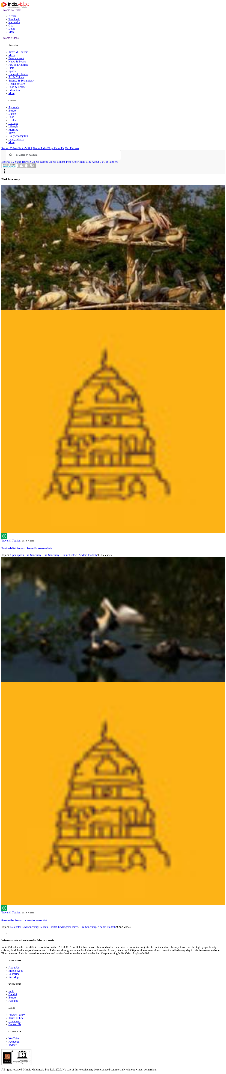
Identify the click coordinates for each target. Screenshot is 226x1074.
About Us (58, 148)
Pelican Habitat (48, 926)
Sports (12, 71)
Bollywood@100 (18, 135)
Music (11, 55)
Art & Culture (16, 77)
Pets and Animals (18, 64)
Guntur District (69, 554)
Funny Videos (16, 139)
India (11, 991)
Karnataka (14, 22)
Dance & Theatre (18, 74)
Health (12, 120)
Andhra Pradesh (88, 554)
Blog (50, 148)
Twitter (12, 1044)
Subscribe (13, 973)
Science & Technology (21, 80)
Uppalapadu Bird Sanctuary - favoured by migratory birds (26, 548)
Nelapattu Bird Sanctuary (24, 926)
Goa (10, 25)
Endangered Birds (68, 926)
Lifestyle (13, 126)
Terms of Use (15, 1017)
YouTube (13, 1038)
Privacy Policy (16, 1014)
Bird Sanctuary (51, 554)
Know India (40, 148)
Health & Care (16, 83)
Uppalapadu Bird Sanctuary (25, 554)
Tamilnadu (14, 19)
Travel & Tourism (18, 51)
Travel (12, 132)
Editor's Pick (25, 148)
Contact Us (14, 1024)
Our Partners (72, 148)
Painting (13, 1000)
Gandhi (12, 994)
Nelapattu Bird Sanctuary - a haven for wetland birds (24, 920)
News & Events (17, 61)
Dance (12, 113)
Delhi (11, 28)
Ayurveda (13, 107)
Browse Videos (10, 37)
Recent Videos (9, 148)
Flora (11, 67)
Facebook (13, 1041)
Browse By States (11, 9)
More (11, 31)
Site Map (13, 977)
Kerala (12, 15)
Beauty (12, 110)
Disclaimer (14, 1021)
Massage (13, 129)
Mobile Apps (15, 970)
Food (11, 116)
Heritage (13, 123)
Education (14, 90)
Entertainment (16, 58)
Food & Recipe (17, 86)
